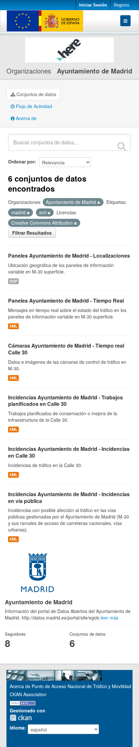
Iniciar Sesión (93, 5)
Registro (121, 5)
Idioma (17, 727)
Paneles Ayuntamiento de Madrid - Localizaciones (69, 255)
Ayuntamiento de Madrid (94, 70)
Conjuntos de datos (35, 94)
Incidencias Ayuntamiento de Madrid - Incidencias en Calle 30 (69, 452)
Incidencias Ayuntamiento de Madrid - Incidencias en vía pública (69, 497)
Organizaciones (28, 70)
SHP (13, 281)
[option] (69, 48)
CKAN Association (28, 694)
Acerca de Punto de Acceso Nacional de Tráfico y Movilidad (70, 686)
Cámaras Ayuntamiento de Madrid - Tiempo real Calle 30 (66, 349)
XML (13, 326)
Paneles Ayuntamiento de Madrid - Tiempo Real (66, 300)
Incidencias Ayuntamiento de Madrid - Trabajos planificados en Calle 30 (65, 401)
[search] (121, 146)
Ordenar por (21, 161)
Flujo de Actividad (33, 106)
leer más (109, 617)
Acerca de (26, 118)
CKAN (22, 717)
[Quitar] (98, 202)
